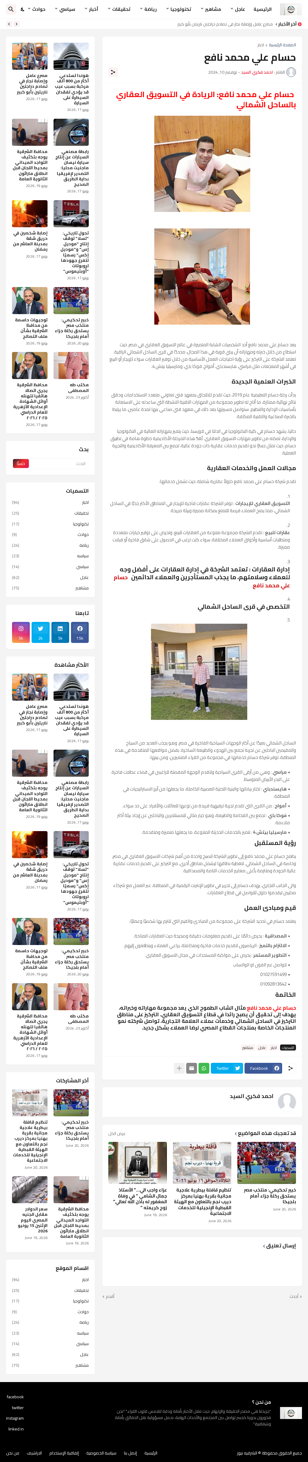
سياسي (67, 9)
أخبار (93, 9)
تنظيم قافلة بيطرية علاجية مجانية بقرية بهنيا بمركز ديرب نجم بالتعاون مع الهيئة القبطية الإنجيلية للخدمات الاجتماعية (202, 1201)
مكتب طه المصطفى (78, 387)
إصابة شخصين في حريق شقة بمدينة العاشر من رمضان (30, 241)
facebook (15, 1397)
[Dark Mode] (23, 9)
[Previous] (17, 24)
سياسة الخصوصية (101, 1453)
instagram (15, 1418)
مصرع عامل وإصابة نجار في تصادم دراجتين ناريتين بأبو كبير (225, 24)
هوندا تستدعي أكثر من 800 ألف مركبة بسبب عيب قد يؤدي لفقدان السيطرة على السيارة (72, 89)
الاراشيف (34, 1453)
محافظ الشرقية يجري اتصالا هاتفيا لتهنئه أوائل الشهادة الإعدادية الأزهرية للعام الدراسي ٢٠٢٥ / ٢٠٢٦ (30, 401)
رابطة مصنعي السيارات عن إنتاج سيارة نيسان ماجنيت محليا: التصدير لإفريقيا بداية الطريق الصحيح (72, 168)
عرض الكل (117, 1133)
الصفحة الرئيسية (282, 45)
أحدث (294, 1297)
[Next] (9, 24)
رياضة (150, 9)
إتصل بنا (130, 1453)
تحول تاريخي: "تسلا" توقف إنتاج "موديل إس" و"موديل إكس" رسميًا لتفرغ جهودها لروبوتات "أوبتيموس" (74, 252)
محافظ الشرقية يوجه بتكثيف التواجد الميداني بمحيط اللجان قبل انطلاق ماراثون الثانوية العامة (30, 165)
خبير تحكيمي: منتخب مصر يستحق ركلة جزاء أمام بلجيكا (270, 1196)
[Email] (191, 1068)
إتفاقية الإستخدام (64, 1453)
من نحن (12, 1453)
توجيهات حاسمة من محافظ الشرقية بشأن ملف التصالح (31, 328)
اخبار (260, 45)
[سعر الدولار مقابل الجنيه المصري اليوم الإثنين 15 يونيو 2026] (30, 1189)
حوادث (38, 9)
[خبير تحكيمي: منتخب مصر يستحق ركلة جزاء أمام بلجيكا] (71, 1102)
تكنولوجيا (181, 9)
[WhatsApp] (204, 1068)
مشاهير (213, 9)
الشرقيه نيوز (247, 1453)
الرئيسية (263, 9)
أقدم (110, 1297)
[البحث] (11, 9)
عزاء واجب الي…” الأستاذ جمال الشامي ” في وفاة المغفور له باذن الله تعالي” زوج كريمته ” (140, 1198)
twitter (18, 1408)
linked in (16, 1428)
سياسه (50, 556)
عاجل (240, 9)
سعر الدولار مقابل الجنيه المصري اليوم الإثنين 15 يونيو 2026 (33, 1220)
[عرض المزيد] (179, 1068)
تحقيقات (121, 9)
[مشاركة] (113, 72)
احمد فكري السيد (251, 1096)
